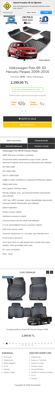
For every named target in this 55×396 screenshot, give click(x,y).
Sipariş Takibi (9, 372)
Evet (46, 12)
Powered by (7, 12)
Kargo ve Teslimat (38, 360)
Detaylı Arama (37, 366)
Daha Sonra (31, 12)
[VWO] (13, 13)
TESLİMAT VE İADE (41, 146)
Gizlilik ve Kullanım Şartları (42, 372)
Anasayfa (8, 357)
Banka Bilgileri (9, 363)
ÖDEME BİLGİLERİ (41, 141)
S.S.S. (6, 366)
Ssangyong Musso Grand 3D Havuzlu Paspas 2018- (28, 329)
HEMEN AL (28, 124)
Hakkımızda (8, 360)
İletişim (7, 369)
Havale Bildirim (37, 369)
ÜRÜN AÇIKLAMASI (14, 141)
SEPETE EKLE (28, 118)
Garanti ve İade (37, 363)
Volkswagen (38, 77)
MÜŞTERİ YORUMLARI (14, 146)
